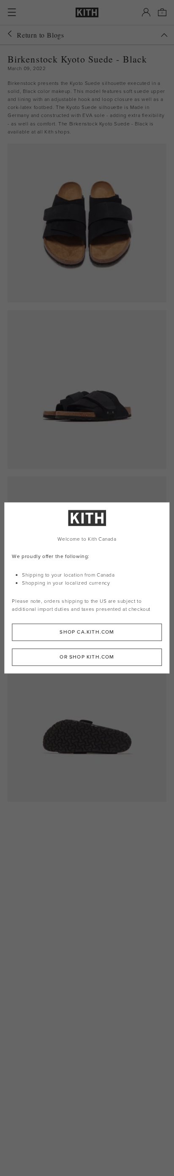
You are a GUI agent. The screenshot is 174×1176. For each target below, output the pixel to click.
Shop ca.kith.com (87, 632)
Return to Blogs (40, 34)
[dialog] (86, 587)
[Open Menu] (12, 12)
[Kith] (87, 12)
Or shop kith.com (87, 657)
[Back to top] (164, 35)
